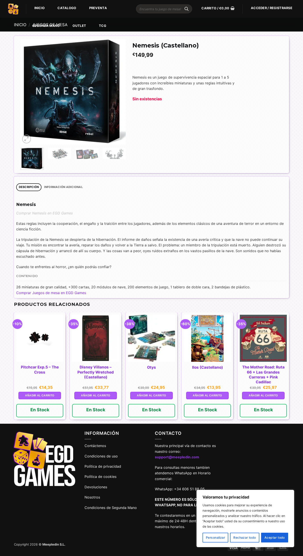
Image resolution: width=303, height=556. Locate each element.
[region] (245, 518)
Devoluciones (96, 487)
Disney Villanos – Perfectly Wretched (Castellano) (95, 372)
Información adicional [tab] (63, 187)
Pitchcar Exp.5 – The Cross (40, 369)
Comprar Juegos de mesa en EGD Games (51, 293)
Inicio (39, 8)
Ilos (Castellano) (207, 367)
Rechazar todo (244, 537)
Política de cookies (100, 476)
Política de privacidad (103, 466)
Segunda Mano (46, 26)
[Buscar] (186, 8)
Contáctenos (96, 445)
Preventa (98, 8)
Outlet (79, 26)
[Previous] (28, 92)
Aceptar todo (274, 537)
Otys (151, 367)
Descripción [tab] (29, 187)
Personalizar (215, 537)
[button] (218, 8)
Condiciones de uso (101, 456)
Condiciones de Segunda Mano (111, 507)
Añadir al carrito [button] (39, 395)
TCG (102, 26)
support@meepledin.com (177, 457)
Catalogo (66, 8)
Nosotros (92, 497)
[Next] (118, 92)
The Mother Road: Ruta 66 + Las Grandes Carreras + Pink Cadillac (263, 374)
